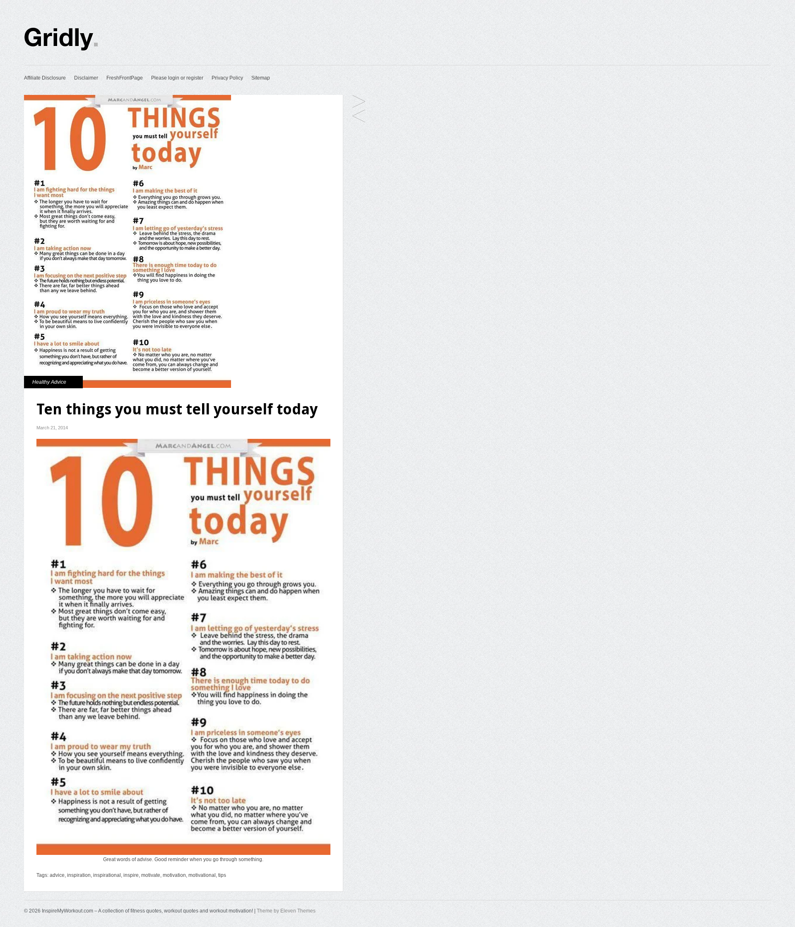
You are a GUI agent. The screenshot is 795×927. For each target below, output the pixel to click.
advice (57, 875)
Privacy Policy (227, 78)
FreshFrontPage (124, 78)
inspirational (107, 875)
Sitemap (260, 78)
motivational (202, 875)
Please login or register (177, 78)
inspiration (79, 875)
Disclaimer (86, 78)
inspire (131, 875)
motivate (150, 875)
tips (222, 875)
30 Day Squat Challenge (359, 116)
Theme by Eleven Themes (286, 911)
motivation (174, 875)
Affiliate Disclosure (45, 78)
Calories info (359, 102)
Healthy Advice (49, 382)
